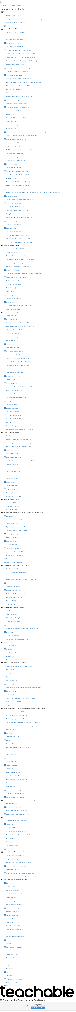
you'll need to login (44, 1006)
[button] (1, 1)
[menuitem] (1, 3)
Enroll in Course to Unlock (38, 1008)
